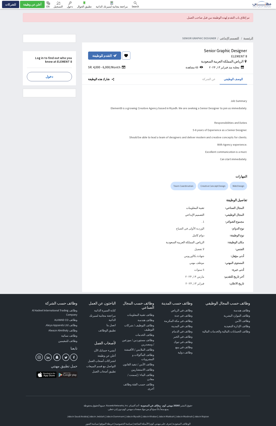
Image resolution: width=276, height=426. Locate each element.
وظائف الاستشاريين (142, 369)
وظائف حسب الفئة (143, 384)
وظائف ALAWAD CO (65, 320)
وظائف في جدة (184, 315)
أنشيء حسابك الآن (105, 350)
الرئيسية (248, 38)
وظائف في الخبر (183, 336)
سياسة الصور (92, 423)
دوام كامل (198, 235)
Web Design (238, 185)
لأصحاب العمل (105, 343)
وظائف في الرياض (182, 310)
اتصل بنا (111, 325)
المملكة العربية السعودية (180, 242)
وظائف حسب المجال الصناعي (138, 305)
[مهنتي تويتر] (66, 357)
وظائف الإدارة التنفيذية (237, 326)
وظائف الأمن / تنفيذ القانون (138, 364)
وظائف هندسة (242, 310)
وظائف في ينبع (184, 347)
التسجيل (58, 6)
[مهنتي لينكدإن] (48, 357)
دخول (70, 6)
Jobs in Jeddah (96, 416)
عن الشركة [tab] (208, 79)
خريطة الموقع (107, 423)
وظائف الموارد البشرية (237, 315)
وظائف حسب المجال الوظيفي (227, 303)
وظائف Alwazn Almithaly (62, 330)
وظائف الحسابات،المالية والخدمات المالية (226, 331)
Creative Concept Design (212, 185)
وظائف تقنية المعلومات (140, 315)
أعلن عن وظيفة (32, 4)
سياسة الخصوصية (124, 423)
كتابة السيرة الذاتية (105, 310)
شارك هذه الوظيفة (99, 79)
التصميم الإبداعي (194, 215)
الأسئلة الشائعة (141, 423)
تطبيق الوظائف (107, 330)
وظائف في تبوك (183, 342)
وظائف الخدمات (144, 335)
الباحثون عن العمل (102, 303)
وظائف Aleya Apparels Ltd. (61, 325)
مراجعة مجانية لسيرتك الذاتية (112, 6)
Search (135, 6)
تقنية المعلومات (195, 208)
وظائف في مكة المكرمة (178, 321)
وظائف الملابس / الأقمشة (139, 349)
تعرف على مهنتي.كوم (160, 423)
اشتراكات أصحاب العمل (102, 361)
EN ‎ (48, 6)
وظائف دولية (185, 352)
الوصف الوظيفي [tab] (233, 79)
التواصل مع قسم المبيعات (101, 366)
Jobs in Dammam (115, 416)
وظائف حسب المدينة (177, 303)
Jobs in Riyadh (133, 416)
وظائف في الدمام (182, 331)
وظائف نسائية (69, 335)
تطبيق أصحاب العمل (104, 371)
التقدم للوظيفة (102, 56)
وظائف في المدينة (182, 326)
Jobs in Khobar (149, 416)
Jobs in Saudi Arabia (77, 416)
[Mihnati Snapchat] (57, 357)
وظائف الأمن (242, 321)
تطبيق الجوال (84, 6)
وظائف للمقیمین (67, 341)
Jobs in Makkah (166, 416)
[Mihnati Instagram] (39, 357)
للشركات (10, 4)
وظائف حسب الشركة (61, 303)
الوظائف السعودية (182, 423)
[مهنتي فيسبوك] (73, 357)
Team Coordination (183, 185)
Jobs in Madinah (184, 416)
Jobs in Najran (201, 416)
